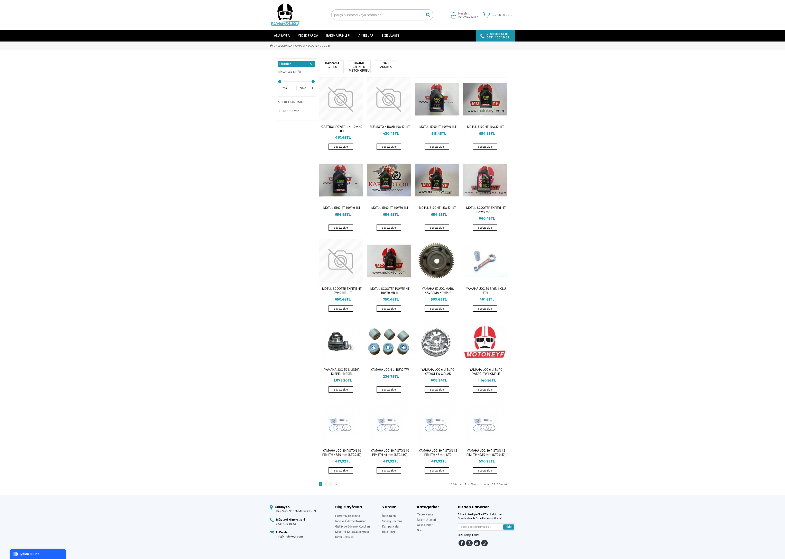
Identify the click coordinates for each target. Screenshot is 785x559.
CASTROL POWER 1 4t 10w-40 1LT (341, 129)
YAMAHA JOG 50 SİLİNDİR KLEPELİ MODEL (342, 372)
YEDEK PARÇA (284, 45)
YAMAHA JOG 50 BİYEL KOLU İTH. (486, 291)
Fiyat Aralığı (289, 72)
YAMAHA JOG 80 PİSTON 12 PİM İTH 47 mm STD (438, 453)
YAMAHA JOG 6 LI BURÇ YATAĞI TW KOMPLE (486, 372)
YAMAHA (300, 45)
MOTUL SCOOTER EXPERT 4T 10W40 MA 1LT (486, 210)
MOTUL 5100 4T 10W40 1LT (341, 208)
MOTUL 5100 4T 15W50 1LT (438, 208)
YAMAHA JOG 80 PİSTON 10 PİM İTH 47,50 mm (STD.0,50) (341, 453)
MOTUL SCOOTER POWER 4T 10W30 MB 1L (389, 291)
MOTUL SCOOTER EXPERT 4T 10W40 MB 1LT (342, 291)
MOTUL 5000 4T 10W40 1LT (437, 127)
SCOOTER (313, 45)
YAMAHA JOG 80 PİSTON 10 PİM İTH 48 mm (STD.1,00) (390, 453)
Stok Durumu (290, 102)
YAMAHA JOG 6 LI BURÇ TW (390, 370)
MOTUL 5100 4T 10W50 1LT (389, 208)
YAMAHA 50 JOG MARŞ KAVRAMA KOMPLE (438, 291)
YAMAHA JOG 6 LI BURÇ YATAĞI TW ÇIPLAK (438, 372)
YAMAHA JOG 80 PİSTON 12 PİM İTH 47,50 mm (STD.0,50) (486, 453)
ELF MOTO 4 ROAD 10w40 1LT (390, 127)
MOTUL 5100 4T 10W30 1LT (486, 127)
